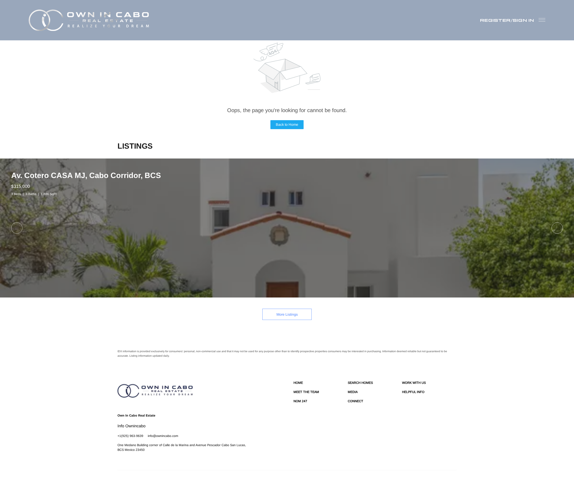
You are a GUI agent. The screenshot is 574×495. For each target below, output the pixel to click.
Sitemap (435, 481)
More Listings (287, 314)
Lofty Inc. (138, 481)
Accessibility (449, 481)
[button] (89, 20)
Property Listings (417, 481)
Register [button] (495, 20)
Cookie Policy (370, 481)
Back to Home (287, 124)
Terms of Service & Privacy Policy (340, 481)
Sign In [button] (523, 20)
